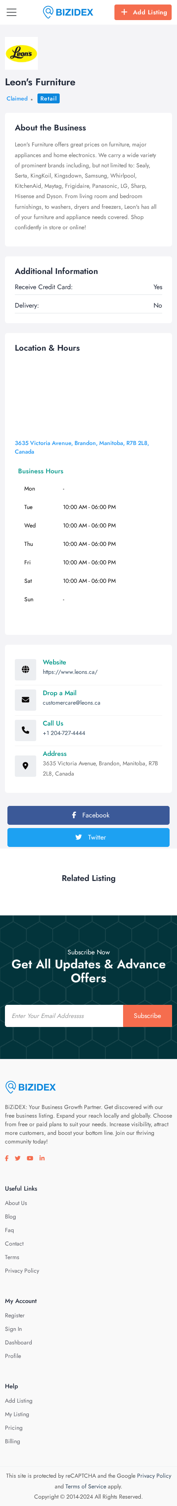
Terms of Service (85, 1486)
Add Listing (150, 12)
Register (15, 1315)
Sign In (13, 1329)
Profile (13, 1356)
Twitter (96, 837)
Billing (12, 1441)
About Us (16, 1203)
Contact (14, 1243)
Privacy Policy (22, 1270)
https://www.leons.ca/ (70, 672)
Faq (9, 1230)
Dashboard (18, 1342)
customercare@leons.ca (71, 702)
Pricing (14, 1428)
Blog (10, 1216)
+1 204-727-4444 (64, 733)
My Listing (17, 1414)
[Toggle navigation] (11, 12)
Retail (48, 98)
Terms (12, 1257)
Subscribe (147, 1015)
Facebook (94, 815)
